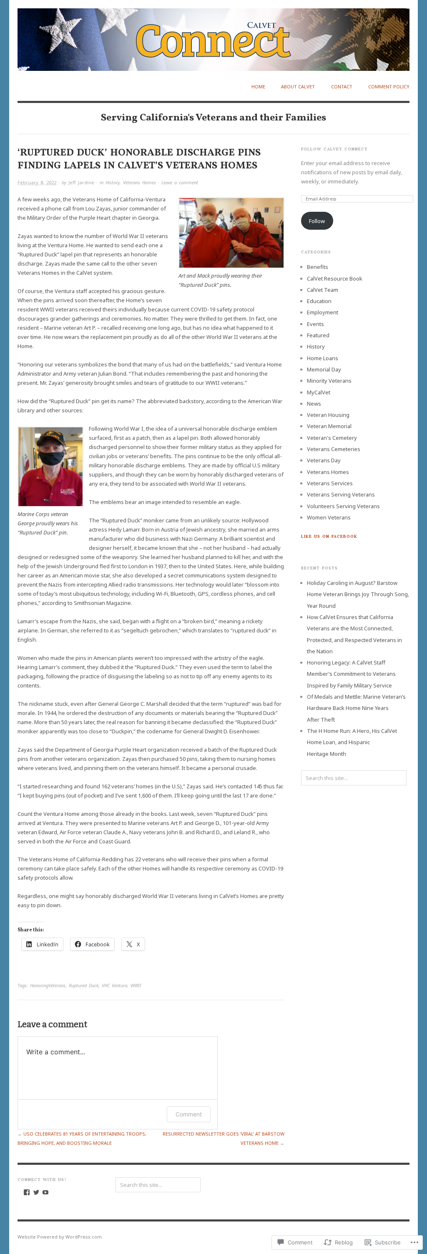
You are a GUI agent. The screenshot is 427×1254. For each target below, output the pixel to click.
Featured (318, 335)
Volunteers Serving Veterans (343, 506)
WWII (136, 985)
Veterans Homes (139, 182)
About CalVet (298, 86)
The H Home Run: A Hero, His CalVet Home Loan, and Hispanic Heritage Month (352, 742)
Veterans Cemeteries (333, 449)
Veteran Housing (328, 415)
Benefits (317, 267)
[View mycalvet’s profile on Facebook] (26, 1192)
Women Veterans (329, 517)
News (314, 403)
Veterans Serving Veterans (341, 494)
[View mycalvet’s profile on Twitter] (36, 1192)
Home (258, 86)
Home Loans (322, 358)
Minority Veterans (329, 380)
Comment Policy (388, 86)
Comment (189, 1114)
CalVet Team (322, 289)
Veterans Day (324, 460)
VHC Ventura (114, 985)
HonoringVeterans (47, 985)
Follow (317, 221)
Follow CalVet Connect (334, 149)
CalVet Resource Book (334, 278)
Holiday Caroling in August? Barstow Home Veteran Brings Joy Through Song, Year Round (358, 594)
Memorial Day (324, 369)
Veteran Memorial (329, 426)
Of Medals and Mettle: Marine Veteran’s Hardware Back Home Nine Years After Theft (356, 708)
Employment (322, 312)
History (112, 182)
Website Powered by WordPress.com (60, 1237)
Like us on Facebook (329, 536)
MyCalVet (318, 392)
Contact (341, 86)
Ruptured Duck (83, 985)
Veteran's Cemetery (332, 437)
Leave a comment (179, 182)
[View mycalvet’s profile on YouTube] (45, 1192)
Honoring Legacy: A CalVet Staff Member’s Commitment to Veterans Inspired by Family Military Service (351, 674)
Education (319, 301)
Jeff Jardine (81, 182)
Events (315, 324)
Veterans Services (330, 483)
